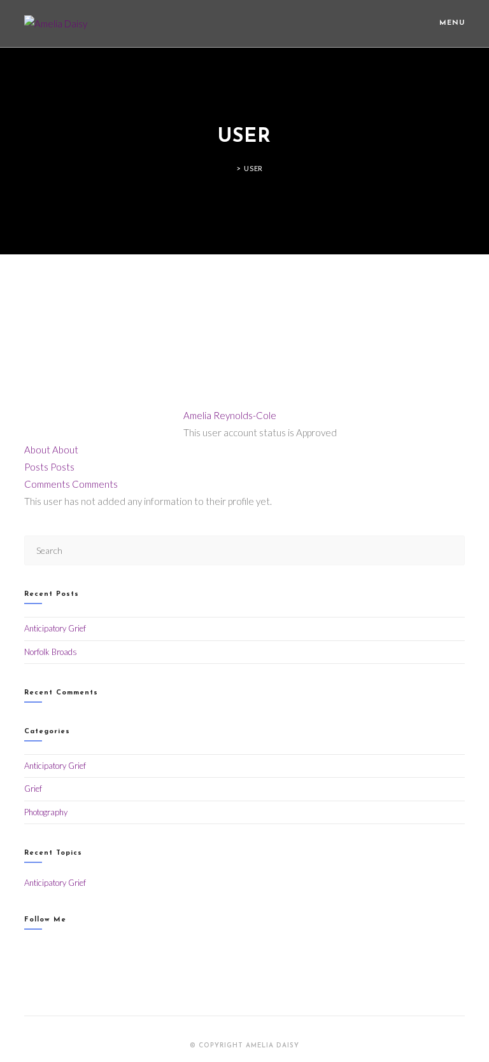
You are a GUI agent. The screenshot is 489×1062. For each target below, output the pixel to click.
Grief (33, 788)
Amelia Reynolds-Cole (229, 415)
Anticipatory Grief (55, 628)
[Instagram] (27, 950)
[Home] (229, 168)
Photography (45, 812)
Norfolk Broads (50, 652)
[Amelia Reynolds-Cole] (84, 345)
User (253, 168)
